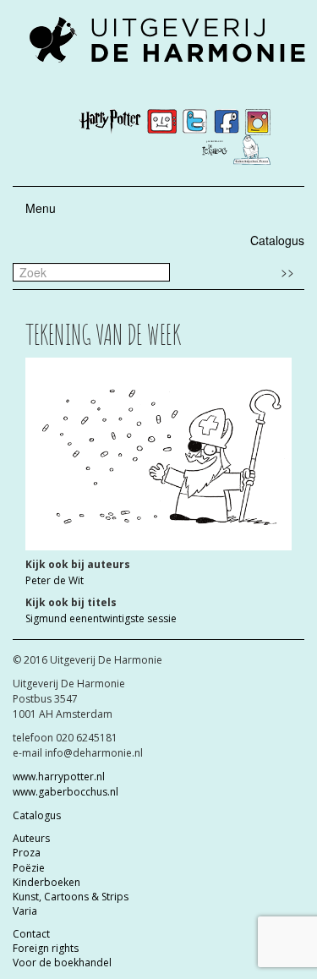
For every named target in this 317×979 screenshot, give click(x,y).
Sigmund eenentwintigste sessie (101, 618)
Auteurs (31, 838)
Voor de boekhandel (62, 962)
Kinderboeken (46, 882)
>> (287, 271)
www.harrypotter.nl (59, 776)
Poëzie (29, 868)
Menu (40, 208)
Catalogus (277, 240)
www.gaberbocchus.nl (65, 792)
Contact (31, 934)
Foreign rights (46, 948)
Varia (25, 911)
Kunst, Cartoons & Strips (70, 896)
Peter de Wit (54, 580)
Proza (27, 852)
